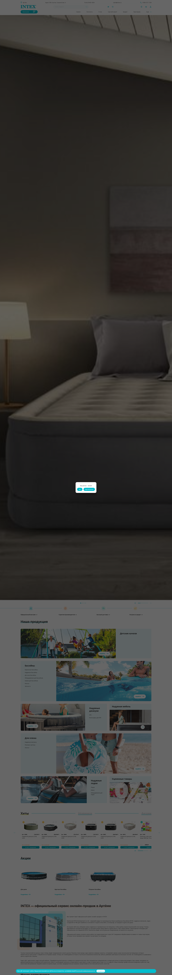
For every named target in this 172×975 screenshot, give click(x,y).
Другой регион (89, 489)
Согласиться (100, 971)
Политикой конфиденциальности (85, 971)
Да (79, 489)
